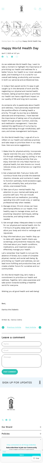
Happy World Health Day (31, 41)
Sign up (22, 455)
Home (4, 41)
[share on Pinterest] (12, 57)
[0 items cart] (40, 9)
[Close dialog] (41, 439)
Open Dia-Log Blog (14, 41)
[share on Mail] (17, 57)
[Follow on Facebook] (6, 420)
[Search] (35, 9)
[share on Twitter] (7, 57)
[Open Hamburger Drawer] (3, 9)
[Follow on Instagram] (10, 420)
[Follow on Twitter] (3, 420)
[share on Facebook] (2, 57)
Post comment (10, 372)
